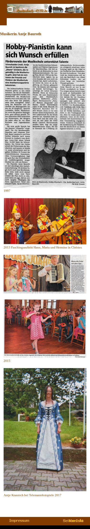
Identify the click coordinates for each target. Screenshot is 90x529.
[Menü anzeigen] (10, 9)
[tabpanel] (45, 275)
